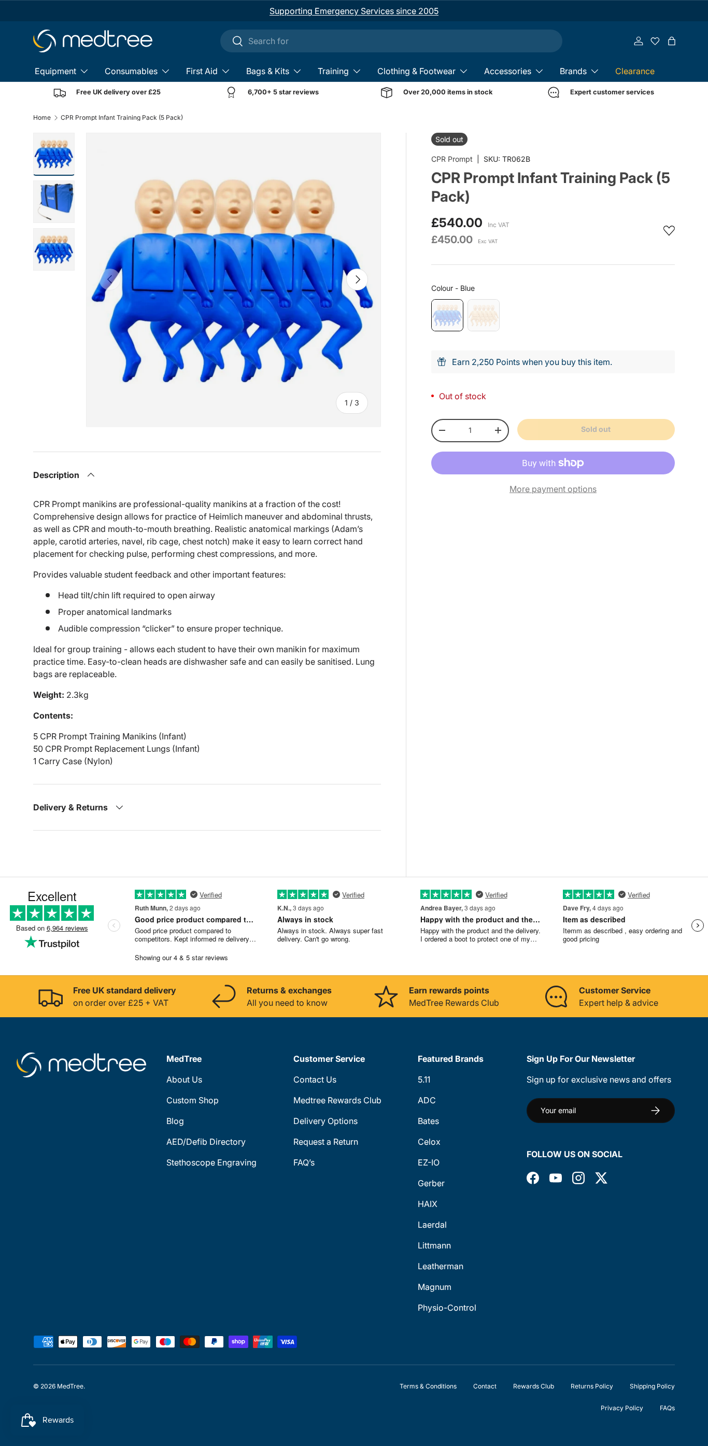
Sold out (596, 429)
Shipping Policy (652, 1386)
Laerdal (432, 1224)
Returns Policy (592, 1386)
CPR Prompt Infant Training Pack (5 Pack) (122, 118)
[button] (671, 41)
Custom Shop (192, 1100)
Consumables (131, 71)
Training (333, 71)
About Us (184, 1079)
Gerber (431, 1183)
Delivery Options (325, 1121)
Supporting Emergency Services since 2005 (354, 11)
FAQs (667, 1408)
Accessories (507, 71)
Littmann (434, 1245)
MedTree (70, 1386)
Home (42, 118)
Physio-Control (447, 1307)
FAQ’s (304, 1162)
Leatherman (440, 1266)
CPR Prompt (452, 159)
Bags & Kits (267, 71)
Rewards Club (533, 1386)
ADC (427, 1100)
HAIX (427, 1204)
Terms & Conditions (428, 1386)
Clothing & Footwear (416, 71)
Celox (429, 1141)
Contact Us (314, 1079)
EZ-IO (429, 1162)
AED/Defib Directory (206, 1141)
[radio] (447, 315)
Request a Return (325, 1141)
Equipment (55, 71)
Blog (175, 1121)
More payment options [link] (553, 489)
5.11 (424, 1079)
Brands (573, 71)
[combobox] (391, 41)
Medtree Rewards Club (337, 1100)
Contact (485, 1386)
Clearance (635, 71)
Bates (428, 1121)
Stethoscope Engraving (211, 1162)
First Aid (202, 71)
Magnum (434, 1287)
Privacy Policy (622, 1408)
